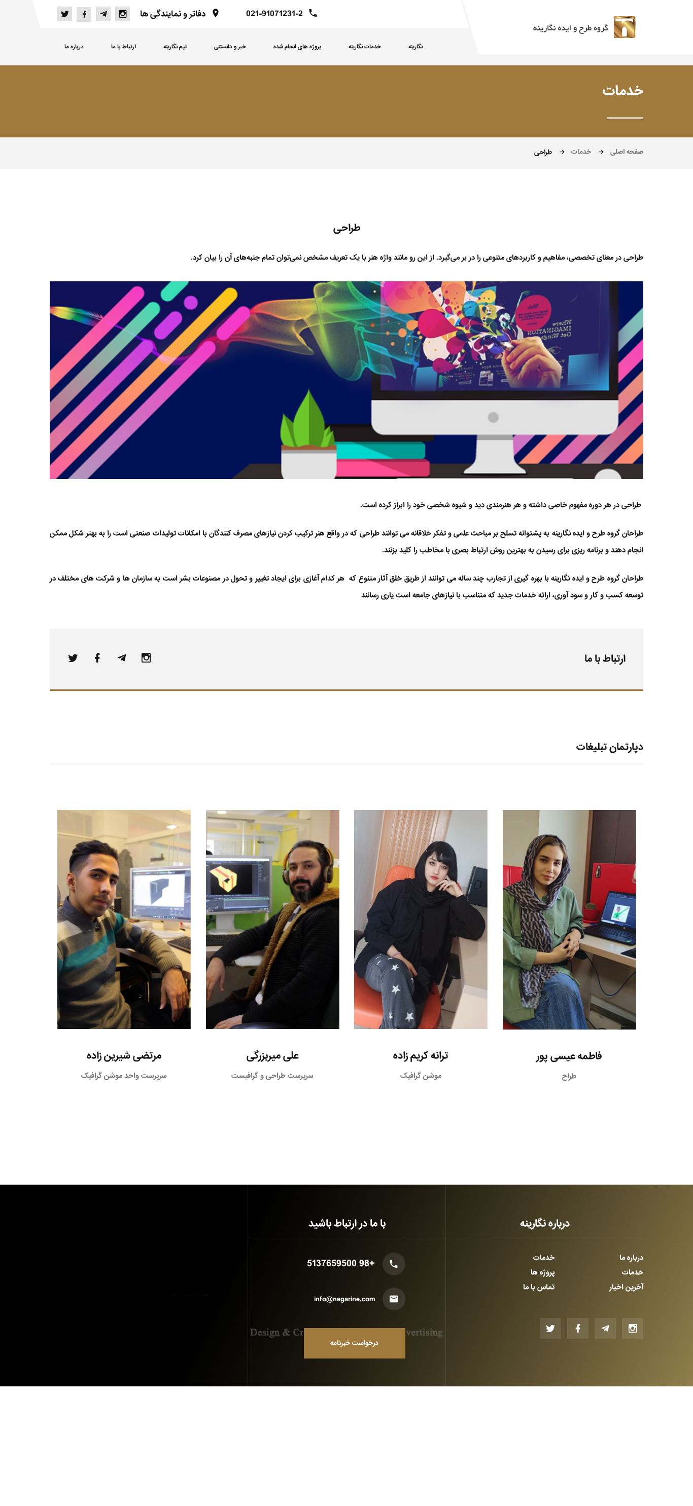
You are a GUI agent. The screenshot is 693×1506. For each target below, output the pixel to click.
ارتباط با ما (123, 47)
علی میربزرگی (272, 1055)
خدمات (581, 152)
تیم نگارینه (175, 47)
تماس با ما (539, 1287)
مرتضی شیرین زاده (124, 1055)
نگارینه (415, 47)
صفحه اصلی (626, 152)
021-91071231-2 (274, 14)
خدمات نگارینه (365, 47)
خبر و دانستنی (230, 47)
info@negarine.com (344, 1299)
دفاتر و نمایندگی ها (172, 14)
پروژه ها (543, 1272)
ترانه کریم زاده (420, 1055)
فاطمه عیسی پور (569, 1056)
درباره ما (74, 47)
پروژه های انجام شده (297, 47)
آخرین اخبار (626, 1287)
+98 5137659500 (341, 1264)
